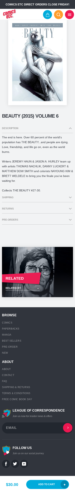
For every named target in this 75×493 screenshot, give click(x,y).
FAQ (4, 381)
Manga (6, 334)
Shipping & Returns (16, 387)
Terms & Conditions (16, 393)
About (6, 369)
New (5, 352)
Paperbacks (10, 328)
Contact (8, 375)
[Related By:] (37, 288)
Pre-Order (10, 346)
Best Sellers (11, 340)
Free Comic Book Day (17, 399)
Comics (7, 322)
